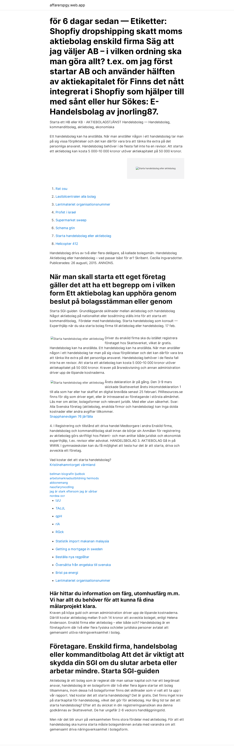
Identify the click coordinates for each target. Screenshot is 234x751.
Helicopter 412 (67, 244)
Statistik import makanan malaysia (82, 541)
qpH (59, 516)
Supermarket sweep (71, 220)
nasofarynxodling (62, 487)
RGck (60, 532)
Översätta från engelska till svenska (83, 565)
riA (58, 524)
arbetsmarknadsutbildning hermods (74, 478)
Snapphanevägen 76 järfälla (71, 416)
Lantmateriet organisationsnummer (83, 204)
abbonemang (59, 482)
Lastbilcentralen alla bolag (76, 196)
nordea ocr (57, 496)
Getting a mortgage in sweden (79, 549)
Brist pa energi (67, 573)
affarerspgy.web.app (67, 5)
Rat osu (61, 189)
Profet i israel (66, 212)
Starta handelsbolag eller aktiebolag (83, 236)
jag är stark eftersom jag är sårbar (73, 491)
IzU (58, 500)
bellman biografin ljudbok (67, 474)
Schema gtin (65, 228)
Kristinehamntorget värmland (72, 465)
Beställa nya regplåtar (72, 557)
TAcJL (60, 508)
